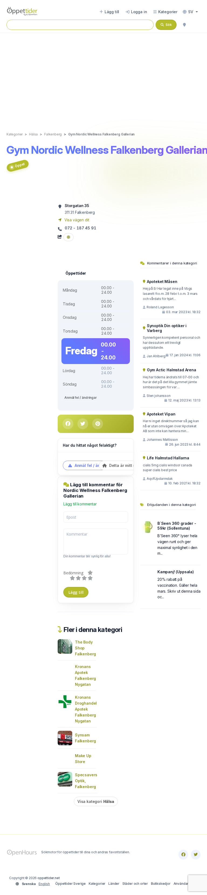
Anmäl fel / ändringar (80, 398)
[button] (190, 12)
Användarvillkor (186, 884)
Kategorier (97, 884)
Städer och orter (135, 884)
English (44, 884)
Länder (113, 884)
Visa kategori (95, 801)
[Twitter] (196, 854)
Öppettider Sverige (70, 884)
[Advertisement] (103, 76)
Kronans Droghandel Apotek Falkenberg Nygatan (86, 709)
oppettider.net (48, 878)
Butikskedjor (161, 884)
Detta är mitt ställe (125, 465)
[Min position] (184, 25)
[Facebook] (183, 854)
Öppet (19, 165)
